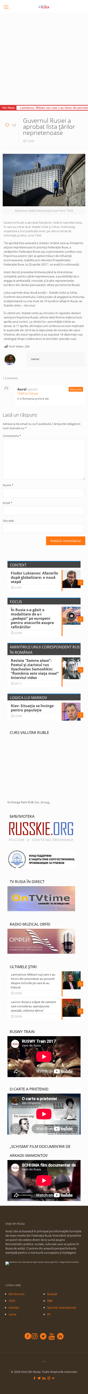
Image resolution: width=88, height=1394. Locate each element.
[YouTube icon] (53, 1378)
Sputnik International (61, 1307)
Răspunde (76, 389)
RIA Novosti (16, 1294)
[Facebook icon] (34, 1378)
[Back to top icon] (44, 1361)
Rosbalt (52, 1294)
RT (49, 1314)
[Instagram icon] (49, 1378)
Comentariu (12, 436)
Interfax (14, 1307)
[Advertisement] (44, 59)
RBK (50, 1301)
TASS (12, 1301)
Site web (8, 521)
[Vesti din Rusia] (44, 6)
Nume (8, 485)
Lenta (12, 1314)
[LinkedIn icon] (44, 1378)
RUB (30, 802)
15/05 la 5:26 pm (27, 393)
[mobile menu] (6, 7)
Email (7, 503)
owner (35, 359)
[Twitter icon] (39, 1378)
